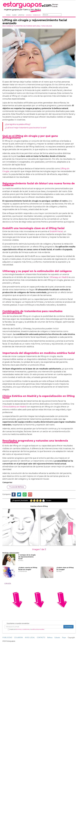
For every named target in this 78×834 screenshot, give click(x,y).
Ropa (64, 637)
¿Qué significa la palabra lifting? (18, 124)
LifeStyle (21, 15)
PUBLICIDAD (7, 637)
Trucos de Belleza (16, 487)
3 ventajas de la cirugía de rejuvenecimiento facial (27, 556)
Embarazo (37, 15)
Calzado (57, 637)
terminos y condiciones (22, 629)
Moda (8, 15)
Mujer (14, 15)
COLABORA (18, 637)
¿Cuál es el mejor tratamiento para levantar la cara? (25, 128)
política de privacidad (38, 629)
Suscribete (68, 627)
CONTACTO (41, 637)
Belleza (49, 637)
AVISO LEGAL (30, 637)
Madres (28, 15)
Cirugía (7, 583)
